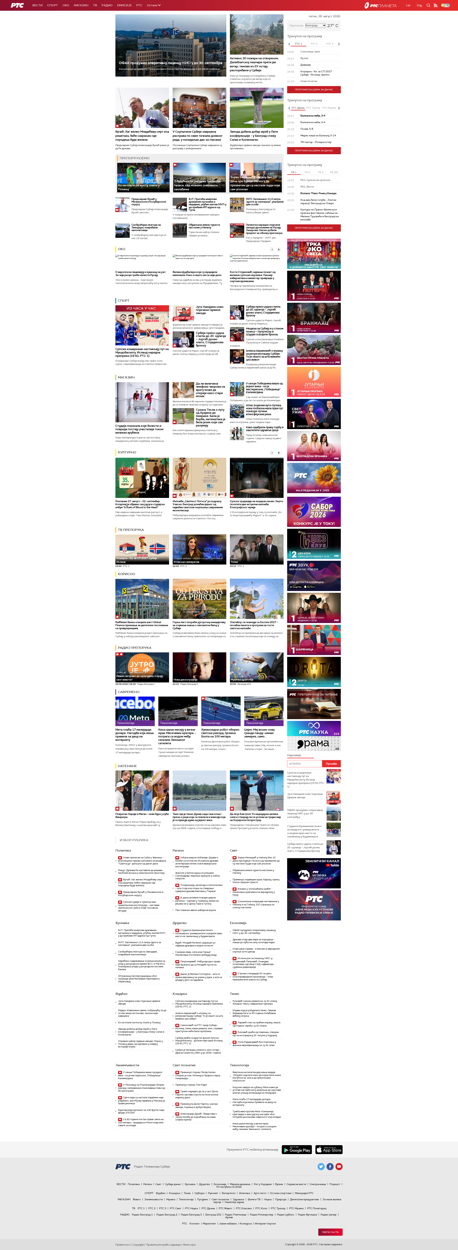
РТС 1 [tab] (298, 43)
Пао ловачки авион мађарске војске (195, 910)
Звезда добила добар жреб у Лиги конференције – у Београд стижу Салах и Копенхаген (254, 136)
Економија (238, 923)
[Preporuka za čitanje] (314, 704)
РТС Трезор (278, 1208)
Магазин (81, 5)
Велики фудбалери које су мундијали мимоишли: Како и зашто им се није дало (197, 273)
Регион (178, 850)
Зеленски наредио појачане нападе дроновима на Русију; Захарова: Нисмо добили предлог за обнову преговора (264, 229)
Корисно (126, 574)
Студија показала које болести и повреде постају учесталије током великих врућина (139, 429)
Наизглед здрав (234, 1202)
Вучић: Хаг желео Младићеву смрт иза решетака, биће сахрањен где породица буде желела (142, 136)
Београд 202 (213, 1214)
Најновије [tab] (294, 755)
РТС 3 (162, 1208)
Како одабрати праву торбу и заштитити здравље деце (265, 428)
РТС (139, 5)
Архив (229, 1217)
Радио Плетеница (235, 1214)
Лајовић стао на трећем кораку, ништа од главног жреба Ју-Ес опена (256, 1024)
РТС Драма (208, 1208)
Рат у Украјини (263, 1184)
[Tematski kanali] (314, 736)
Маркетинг (209, 1223)
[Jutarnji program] (314, 382)
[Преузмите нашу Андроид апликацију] (297, 1149)
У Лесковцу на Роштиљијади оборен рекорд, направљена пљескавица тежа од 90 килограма (141, 1087)
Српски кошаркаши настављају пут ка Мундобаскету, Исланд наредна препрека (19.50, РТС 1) (142, 352)
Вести (37, 5)
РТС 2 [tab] (314, 43)
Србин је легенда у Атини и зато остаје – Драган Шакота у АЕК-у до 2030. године (198, 1051)
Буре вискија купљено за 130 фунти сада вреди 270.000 (141, 1111)
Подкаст (335, 1184)
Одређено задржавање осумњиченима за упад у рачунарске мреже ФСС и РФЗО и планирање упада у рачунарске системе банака (141, 965)
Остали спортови (280, 1193)
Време (279, 1184)
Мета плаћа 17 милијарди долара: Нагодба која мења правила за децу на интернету (134, 735)
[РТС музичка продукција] (314, 873)
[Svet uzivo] (314, 414)
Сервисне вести (296, 1184)
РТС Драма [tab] (298, 107)
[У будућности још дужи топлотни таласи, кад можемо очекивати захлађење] (199, 177)
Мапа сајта (330, 1232)
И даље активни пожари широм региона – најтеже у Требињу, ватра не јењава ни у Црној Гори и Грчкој (197, 900)
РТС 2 (151, 1208)
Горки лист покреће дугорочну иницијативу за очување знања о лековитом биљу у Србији (199, 625)
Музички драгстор (242, 679)
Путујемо (202, 1199)
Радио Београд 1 (142, 1214)
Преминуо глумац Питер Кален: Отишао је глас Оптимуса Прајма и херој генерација (197, 1075)
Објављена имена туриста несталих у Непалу (204, 226)
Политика (123, 850)
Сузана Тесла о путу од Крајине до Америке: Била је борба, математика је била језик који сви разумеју (210, 417)
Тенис (234, 994)
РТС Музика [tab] (329, 107)
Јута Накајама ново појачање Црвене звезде (209, 310)
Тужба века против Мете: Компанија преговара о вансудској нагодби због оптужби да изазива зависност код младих (257, 1114)
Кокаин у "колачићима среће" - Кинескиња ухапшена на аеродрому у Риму (254, 891)
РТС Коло (261, 1208)
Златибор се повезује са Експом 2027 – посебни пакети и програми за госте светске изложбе (254, 625)
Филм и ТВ (254, 1199)
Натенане (127, 766)
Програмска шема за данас (314, 89)
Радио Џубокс (285, 1214)
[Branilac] (314, 318)
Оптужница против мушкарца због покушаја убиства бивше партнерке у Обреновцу (139, 978)
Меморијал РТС (304, 1193)
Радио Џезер (329, 1214)
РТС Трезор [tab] (313, 107)
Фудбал (121, 994)
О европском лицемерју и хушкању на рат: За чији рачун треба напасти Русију (140, 273)
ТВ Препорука (131, 530)
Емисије (124, 5)
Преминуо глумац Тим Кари (191, 1084)
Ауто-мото (260, 1193)
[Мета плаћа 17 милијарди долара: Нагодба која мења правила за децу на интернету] (135, 711)
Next (338, 44)
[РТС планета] (380, 5)
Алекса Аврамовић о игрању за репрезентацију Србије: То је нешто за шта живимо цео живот (264, 355)
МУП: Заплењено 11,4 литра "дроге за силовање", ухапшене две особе (265, 201)
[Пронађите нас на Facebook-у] (330, 1166)
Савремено (128, 692)
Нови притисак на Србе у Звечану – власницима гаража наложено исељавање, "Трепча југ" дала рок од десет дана (142, 860)
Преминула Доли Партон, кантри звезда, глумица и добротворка (196, 1105)
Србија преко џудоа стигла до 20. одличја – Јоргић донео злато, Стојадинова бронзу (211, 339)
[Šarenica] (314, 640)
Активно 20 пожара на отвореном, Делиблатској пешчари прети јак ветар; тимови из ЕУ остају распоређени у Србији (254, 64)
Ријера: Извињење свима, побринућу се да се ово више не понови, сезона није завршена (142, 1013)
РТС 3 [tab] (329, 43)
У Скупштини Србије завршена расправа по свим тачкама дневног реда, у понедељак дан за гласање (198, 136)
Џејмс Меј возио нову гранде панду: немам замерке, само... (259, 733)
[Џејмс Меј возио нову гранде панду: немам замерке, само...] (264, 711)
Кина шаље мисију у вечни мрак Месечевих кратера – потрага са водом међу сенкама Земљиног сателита (177, 736)
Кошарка (180, 994)
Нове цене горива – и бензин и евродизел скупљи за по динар (256, 950)
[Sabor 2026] (314, 512)
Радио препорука (134, 648)
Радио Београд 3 (191, 1214)
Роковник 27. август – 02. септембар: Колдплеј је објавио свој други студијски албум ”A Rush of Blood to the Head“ (140, 504)
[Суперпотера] (314, 286)
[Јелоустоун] (314, 608)
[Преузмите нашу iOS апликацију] (329, 1149)
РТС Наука (191, 1208)
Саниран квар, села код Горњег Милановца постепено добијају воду (196, 953)
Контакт (194, 1223)
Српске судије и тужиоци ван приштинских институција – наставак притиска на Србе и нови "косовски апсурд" (139, 906)
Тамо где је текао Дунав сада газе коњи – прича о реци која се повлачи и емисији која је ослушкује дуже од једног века (199, 817)
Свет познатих (184, 1065)
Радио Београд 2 (166, 1214)
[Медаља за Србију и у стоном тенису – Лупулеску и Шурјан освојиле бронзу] (237, 334)
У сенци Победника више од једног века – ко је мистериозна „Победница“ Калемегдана (264, 388)
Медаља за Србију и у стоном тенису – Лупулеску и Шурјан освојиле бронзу (264, 331)
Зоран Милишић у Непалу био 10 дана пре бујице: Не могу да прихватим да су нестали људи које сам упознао (256, 860)
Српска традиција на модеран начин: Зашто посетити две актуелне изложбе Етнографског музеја (256, 504)
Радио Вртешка (307, 1214)
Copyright (138, 1244)
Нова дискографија (186, 679)
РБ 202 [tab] (334, 172)
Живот (137, 1199)
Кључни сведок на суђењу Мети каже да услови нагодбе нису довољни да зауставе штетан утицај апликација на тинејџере (257, 1090)
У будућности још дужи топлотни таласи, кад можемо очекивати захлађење (197, 185)
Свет (233, 850)
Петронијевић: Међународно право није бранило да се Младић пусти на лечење (197, 964)
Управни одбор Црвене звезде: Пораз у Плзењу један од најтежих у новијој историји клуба (140, 1044)
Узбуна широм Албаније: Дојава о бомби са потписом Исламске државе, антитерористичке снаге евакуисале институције (197, 862)
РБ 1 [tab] (293, 172)
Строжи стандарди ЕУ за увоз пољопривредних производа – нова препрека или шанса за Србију (253, 976)
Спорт (52, 5)
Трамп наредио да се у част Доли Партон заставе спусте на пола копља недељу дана (196, 1094)
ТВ (95, 5)
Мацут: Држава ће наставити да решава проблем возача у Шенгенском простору (141, 872)
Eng (419, 5)
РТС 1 (141, 1208)
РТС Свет (175, 1208)
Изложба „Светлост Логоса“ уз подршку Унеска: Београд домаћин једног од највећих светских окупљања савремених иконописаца (198, 506)
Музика (170, 1199)
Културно (127, 452)
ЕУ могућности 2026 (229, 1186)
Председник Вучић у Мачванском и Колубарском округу (148, 201)
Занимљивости (127, 1065)
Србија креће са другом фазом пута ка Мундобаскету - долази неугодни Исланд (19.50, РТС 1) (199, 1040)
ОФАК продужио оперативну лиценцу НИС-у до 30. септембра (170, 63)
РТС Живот (225, 1208)
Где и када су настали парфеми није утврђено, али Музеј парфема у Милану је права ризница (141, 1100)
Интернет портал (265, 1223)
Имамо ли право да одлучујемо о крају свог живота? (139, 676)
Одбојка (199, 1193)
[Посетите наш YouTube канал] (339, 1166)
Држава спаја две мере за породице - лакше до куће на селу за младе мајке (254, 941)
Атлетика (244, 1193)
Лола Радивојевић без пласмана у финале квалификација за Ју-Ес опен (254, 1043)
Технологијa (239, 1065)
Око (121, 249)
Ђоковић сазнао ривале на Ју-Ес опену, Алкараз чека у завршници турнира (255, 1002)
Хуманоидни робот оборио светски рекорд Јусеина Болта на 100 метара (220, 733)
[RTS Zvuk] (314, 576)
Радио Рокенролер (261, 1214)
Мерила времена (240, 1184)
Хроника (122, 923)
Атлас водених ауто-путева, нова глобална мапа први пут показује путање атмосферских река (264, 409)
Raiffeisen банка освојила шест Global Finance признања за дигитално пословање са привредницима (141, 625)
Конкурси (246, 1223)
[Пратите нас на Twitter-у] (321, 1166)
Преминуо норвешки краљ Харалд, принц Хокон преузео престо (256, 881)
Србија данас (173, 1184)
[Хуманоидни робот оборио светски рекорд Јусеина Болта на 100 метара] (221, 711)
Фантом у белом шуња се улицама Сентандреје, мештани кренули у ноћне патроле (197, 875)
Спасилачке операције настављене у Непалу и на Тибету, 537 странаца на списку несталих (256, 904)
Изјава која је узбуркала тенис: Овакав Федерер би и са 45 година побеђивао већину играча (254, 1013)
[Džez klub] (314, 544)
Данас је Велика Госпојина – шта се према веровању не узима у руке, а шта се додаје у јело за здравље (198, 977)
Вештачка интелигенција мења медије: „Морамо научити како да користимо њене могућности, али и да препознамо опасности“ (257, 1076)
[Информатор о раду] (314, 905)
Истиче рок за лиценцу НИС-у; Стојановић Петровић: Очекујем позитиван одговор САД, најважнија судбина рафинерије (253, 963)
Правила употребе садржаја (163, 1244)
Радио (107, 5)
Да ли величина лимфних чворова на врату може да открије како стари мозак (210, 390)
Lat (408, 5)
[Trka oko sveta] (314, 254)
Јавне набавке (228, 1223)
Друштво (180, 923)
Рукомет (213, 1193)
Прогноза (296, 25)
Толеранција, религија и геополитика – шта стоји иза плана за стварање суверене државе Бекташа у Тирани (199, 888)
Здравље (238, 1199)
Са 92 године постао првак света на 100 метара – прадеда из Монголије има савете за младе (141, 1122)
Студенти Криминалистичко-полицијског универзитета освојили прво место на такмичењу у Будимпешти (198, 933)
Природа (280, 1199)
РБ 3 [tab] (320, 172)
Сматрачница (318, 1184)
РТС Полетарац (316, 1208)
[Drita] (314, 672)
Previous (289, 44)
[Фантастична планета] (314, 350)
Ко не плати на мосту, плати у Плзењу (139, 1022)
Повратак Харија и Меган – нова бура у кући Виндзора (142, 815)
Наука (268, 1199)
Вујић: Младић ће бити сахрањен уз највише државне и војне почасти (195, 944)
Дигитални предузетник (304, 1199)
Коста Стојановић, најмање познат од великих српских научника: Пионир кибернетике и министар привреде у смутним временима (253, 276)
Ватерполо (228, 1193)
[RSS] (435, 5)
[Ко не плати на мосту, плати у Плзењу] (143, 177)
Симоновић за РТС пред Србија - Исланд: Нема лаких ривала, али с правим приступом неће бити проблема (199, 1028)
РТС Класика (244, 1208)
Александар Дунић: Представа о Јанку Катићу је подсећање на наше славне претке (196, 1116)
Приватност (122, 1244)
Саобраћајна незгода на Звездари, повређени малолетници (146, 227)
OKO (66, 5)
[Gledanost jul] (314, 478)
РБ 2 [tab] (307, 172)
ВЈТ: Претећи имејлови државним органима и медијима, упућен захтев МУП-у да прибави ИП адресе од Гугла (207, 204)
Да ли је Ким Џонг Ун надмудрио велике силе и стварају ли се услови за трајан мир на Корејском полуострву (255, 817)
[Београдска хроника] (314, 446)
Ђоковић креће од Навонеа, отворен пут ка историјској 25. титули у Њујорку (256, 1034)
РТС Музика (296, 1208)
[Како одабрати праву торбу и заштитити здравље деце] (237, 433)
